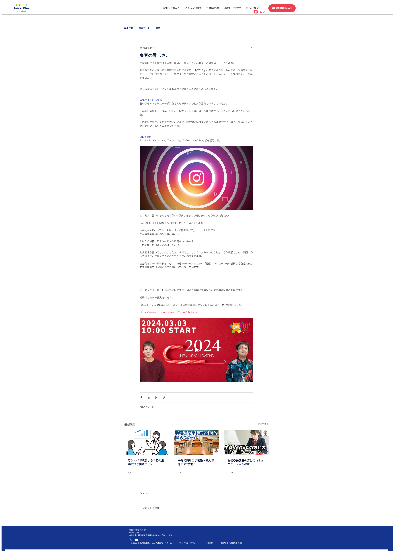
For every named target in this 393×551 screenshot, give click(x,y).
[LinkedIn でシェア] (156, 397)
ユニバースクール (164, 543)
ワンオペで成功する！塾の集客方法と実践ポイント (146, 462)
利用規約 (209, 543)
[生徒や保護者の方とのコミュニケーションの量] (246, 442)
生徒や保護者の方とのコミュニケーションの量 (246, 462)
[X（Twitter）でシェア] (148, 397)
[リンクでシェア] (163, 397)
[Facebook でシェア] (141, 397)
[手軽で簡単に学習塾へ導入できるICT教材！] (196, 442)
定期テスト (144, 27)
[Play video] (196, 350)
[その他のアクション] (251, 48)
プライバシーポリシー (188, 543)
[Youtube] (136, 540)
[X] (131, 540)
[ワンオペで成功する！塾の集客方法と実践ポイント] (146, 442)
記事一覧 (128, 27)
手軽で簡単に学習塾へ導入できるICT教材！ (196, 462)
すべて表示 (263, 424)
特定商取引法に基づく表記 (232, 543)
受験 (158, 27)
